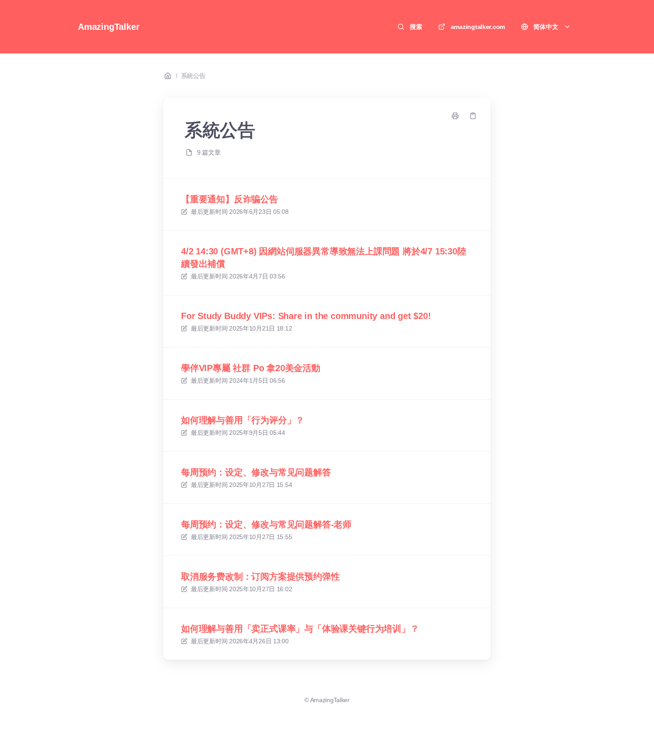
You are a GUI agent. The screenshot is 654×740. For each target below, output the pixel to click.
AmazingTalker (108, 27)
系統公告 (193, 75)
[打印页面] (455, 116)
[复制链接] (473, 116)
